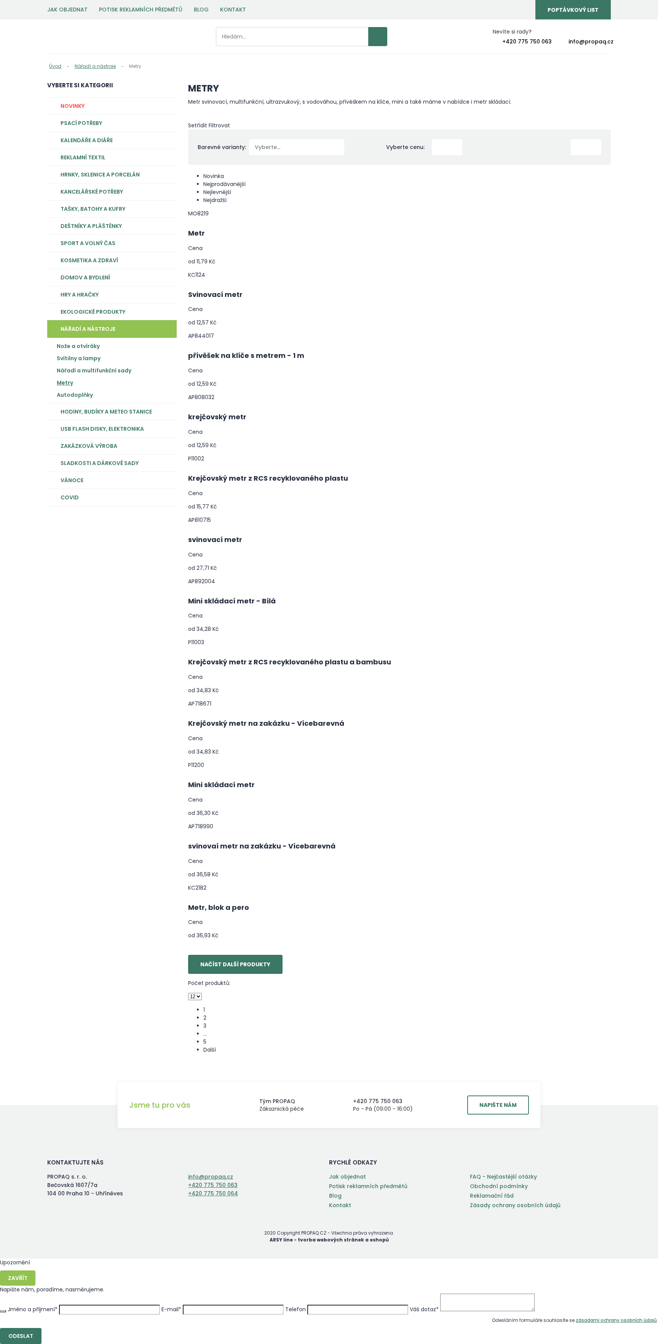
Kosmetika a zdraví (89, 260)
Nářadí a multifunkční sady (94, 370)
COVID (70, 497)
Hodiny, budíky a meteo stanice (106, 411)
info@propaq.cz (591, 41)
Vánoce (72, 480)
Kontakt (233, 9)
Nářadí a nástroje (95, 66)
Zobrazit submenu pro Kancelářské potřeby (167, 191)
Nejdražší (215, 200)
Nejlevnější (217, 192)
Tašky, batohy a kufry (93, 209)
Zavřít (17, 1278)
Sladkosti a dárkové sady (100, 463)
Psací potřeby (81, 123)
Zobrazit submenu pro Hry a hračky (167, 294)
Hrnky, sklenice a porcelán (100, 174)
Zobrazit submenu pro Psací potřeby (167, 123)
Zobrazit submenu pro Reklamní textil (167, 157)
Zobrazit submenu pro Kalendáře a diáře (167, 140)
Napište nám (498, 1105)
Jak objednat (67, 9)
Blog (201, 9)
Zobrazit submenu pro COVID (167, 497)
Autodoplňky (75, 395)
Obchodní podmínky (499, 1186)
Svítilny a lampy (79, 358)
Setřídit (197, 125)
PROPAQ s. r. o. (78, 36)
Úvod (55, 66)
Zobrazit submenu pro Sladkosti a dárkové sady (167, 463)
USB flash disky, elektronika (102, 429)
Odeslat (20, 1336)
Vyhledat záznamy (377, 36)
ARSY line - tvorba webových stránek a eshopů (329, 1240)
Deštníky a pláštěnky (91, 226)
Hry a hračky (80, 294)
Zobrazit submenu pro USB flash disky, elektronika (167, 429)
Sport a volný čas (88, 243)
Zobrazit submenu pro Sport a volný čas (167, 243)
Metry (65, 383)
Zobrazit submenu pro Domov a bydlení (167, 277)
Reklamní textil (83, 157)
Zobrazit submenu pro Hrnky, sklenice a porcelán (167, 174)
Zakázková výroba (89, 446)
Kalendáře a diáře (87, 140)
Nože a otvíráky (78, 346)
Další (209, 1050)
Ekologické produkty (93, 312)
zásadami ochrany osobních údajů (616, 1320)
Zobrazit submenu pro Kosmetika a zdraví (167, 260)
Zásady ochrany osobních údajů (515, 1205)
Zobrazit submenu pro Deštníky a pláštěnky (167, 226)
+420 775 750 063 (527, 41)
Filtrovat (219, 125)
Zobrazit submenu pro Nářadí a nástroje (167, 329)
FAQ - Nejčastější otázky (503, 1176)
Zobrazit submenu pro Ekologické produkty (167, 312)
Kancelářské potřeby (92, 192)
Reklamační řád (492, 1196)
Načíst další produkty (235, 964)
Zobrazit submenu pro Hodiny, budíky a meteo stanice (167, 411)
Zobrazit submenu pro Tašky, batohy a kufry (167, 209)
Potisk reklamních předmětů (140, 9)
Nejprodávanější (225, 184)
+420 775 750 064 (213, 1193)
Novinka (214, 176)
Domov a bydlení (85, 277)
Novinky (73, 106)
